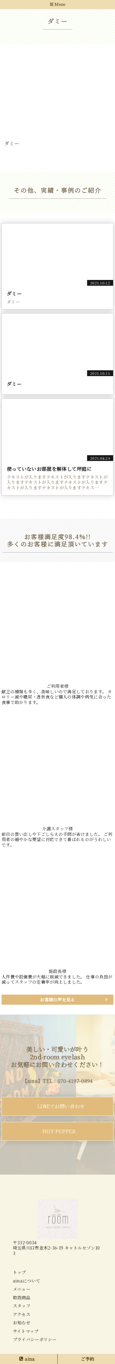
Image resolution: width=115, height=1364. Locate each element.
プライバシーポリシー (35, 1339)
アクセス (21, 1314)
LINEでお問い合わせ (61, 1106)
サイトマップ (26, 1331)
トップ (19, 1272)
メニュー (21, 1289)
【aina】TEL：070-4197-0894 (57, 1080)
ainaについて (26, 1281)
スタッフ (21, 1306)
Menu (59, 4)
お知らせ (21, 1322)
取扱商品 (21, 1297)
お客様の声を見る (57, 999)
